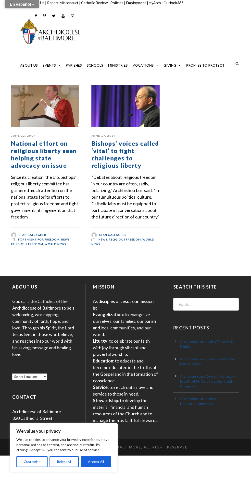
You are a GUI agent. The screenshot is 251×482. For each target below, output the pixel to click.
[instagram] (72, 16)
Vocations (143, 65)
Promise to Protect (205, 65)
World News (55, 244)
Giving (169, 65)
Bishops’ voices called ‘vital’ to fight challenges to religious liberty (125, 154)
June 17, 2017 (103, 135)
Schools (95, 65)
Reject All (64, 461)
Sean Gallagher (32, 234)
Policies (116, 2)
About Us (29, 65)
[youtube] (63, 16)
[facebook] (36, 16)
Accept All (96, 461)
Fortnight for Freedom (39, 239)
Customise (32, 461)
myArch (155, 2)
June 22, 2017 (23, 135)
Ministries (118, 65)
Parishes (74, 65)
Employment (136, 2)
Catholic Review (94, 2)
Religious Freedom (27, 244)
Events (49, 65)
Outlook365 (173, 2)
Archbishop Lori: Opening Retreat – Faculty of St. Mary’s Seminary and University (207, 381)
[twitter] (53, 16)
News (65, 239)
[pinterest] (44, 16)
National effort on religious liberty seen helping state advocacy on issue (44, 154)
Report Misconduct (62, 2)
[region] (64, 447)
